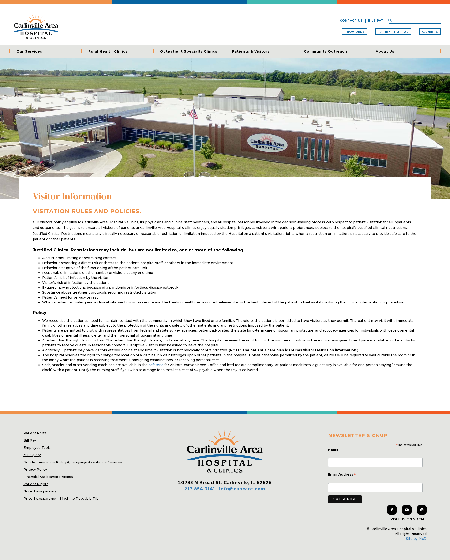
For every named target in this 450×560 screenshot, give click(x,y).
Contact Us (351, 20)
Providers (355, 32)
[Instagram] (422, 510)
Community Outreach (325, 51)
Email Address (342, 475)
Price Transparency (40, 491)
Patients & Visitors (251, 51)
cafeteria (156, 365)
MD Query (32, 455)
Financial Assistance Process (48, 477)
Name (333, 450)
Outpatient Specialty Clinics (188, 51)
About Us (385, 51)
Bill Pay (375, 20)
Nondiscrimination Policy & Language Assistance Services (72, 462)
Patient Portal (393, 32)
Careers (430, 32)
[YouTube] (407, 510)
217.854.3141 (200, 489)
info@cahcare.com (242, 489)
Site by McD (416, 539)
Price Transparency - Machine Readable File (61, 498)
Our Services (29, 51)
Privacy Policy (35, 469)
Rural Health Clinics (108, 51)
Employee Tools (37, 448)
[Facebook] (392, 510)
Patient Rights (35, 484)
